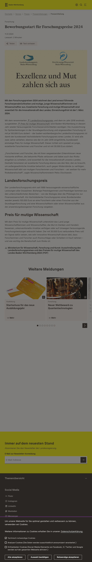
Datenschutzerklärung (72, 531)
